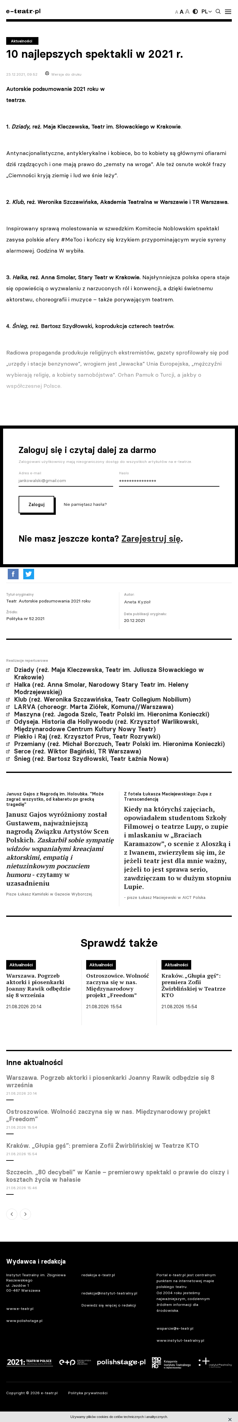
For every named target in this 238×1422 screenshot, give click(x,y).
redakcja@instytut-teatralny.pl (109, 1293)
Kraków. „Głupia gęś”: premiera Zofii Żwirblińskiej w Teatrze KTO (102, 1145)
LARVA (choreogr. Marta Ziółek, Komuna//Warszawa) (93, 707)
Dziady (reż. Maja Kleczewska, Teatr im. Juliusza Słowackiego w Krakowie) (109, 673)
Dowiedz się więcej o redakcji (109, 1305)
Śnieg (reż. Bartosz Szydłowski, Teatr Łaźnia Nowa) (91, 758)
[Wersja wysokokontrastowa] (195, 11)
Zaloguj (36, 504)
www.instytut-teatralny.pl (180, 1340)
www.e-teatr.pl (19, 1308)
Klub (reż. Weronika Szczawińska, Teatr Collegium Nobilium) (102, 699)
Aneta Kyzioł (137, 602)
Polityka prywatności (88, 1393)
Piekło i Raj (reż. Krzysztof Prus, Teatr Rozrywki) (87, 736)
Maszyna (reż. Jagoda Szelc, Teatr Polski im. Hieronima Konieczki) (111, 714)
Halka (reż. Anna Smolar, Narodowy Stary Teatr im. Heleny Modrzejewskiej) (101, 688)
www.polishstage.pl (24, 1320)
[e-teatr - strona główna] (23, 12)
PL (204, 11)
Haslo (124, 473)
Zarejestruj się (151, 538)
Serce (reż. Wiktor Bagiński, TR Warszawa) (77, 751)
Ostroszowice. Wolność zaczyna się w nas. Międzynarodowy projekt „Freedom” (108, 1115)
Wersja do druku (66, 74)
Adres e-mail (30, 473)
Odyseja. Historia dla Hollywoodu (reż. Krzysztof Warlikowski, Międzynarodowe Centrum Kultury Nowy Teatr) (106, 725)
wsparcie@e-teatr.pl (174, 1328)
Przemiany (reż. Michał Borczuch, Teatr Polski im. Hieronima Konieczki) (119, 744)
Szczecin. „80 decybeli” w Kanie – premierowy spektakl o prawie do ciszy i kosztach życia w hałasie (117, 1175)
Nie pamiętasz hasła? (85, 504)
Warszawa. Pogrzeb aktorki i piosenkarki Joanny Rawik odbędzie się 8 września (110, 1081)
